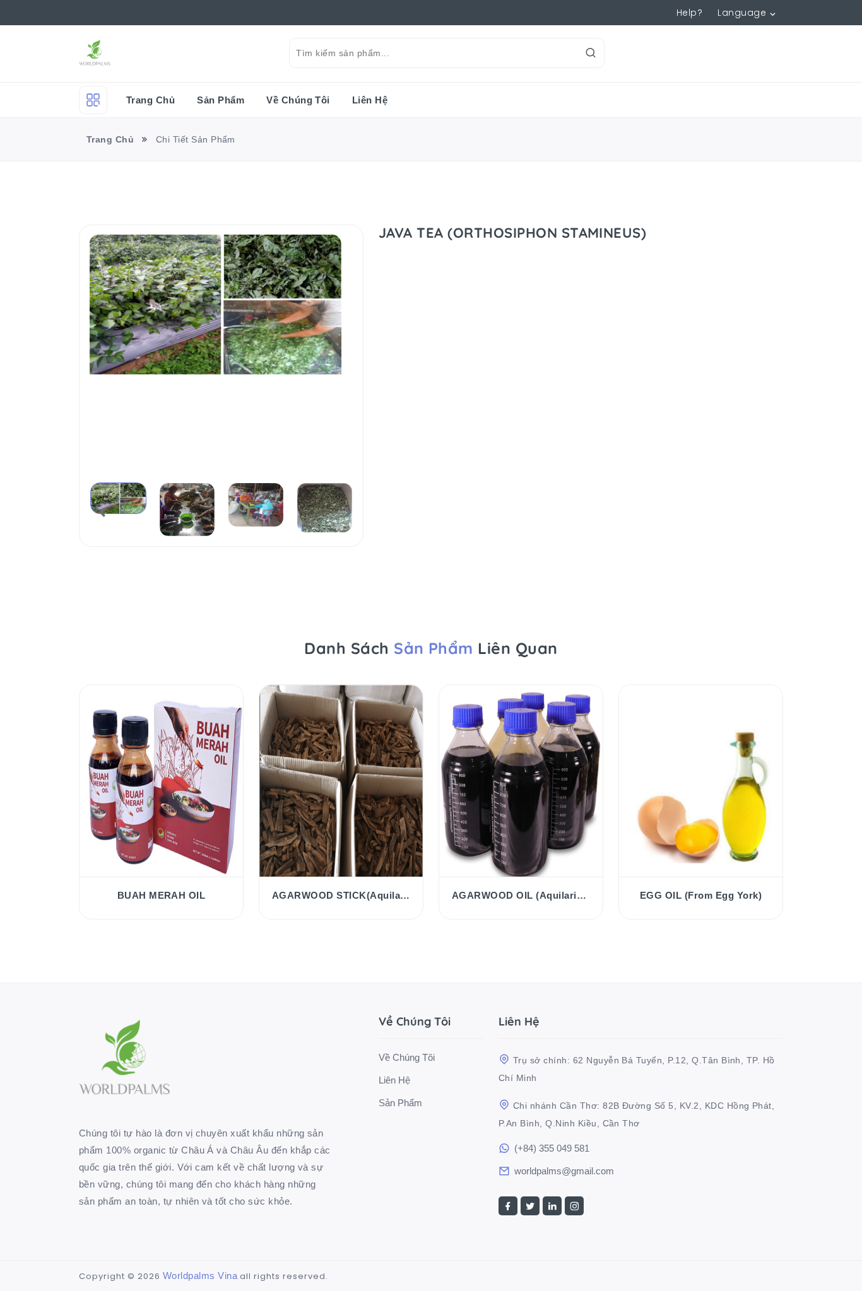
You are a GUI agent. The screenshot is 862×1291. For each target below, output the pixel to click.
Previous (98, 512)
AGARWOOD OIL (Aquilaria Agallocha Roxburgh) (521, 895)
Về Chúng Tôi (298, 100)
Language (741, 12)
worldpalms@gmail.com (564, 1170)
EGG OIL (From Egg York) (701, 895)
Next (343, 512)
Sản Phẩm (220, 100)
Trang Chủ (150, 100)
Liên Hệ (369, 100)
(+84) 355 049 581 (551, 1148)
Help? (689, 12)
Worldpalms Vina (200, 1275)
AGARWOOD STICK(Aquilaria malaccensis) (341, 895)
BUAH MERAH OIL (161, 895)
